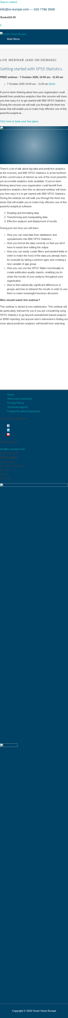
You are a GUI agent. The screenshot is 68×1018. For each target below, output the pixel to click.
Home (10, 394)
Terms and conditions (19, 398)
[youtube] (8, 434)
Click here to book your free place (19, 121)
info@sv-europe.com (14, 9)
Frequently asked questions (23, 411)
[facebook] (8, 426)
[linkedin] (8, 430)
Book (52, 84)
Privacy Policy (15, 403)
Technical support (17, 407)
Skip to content (8, 2)
